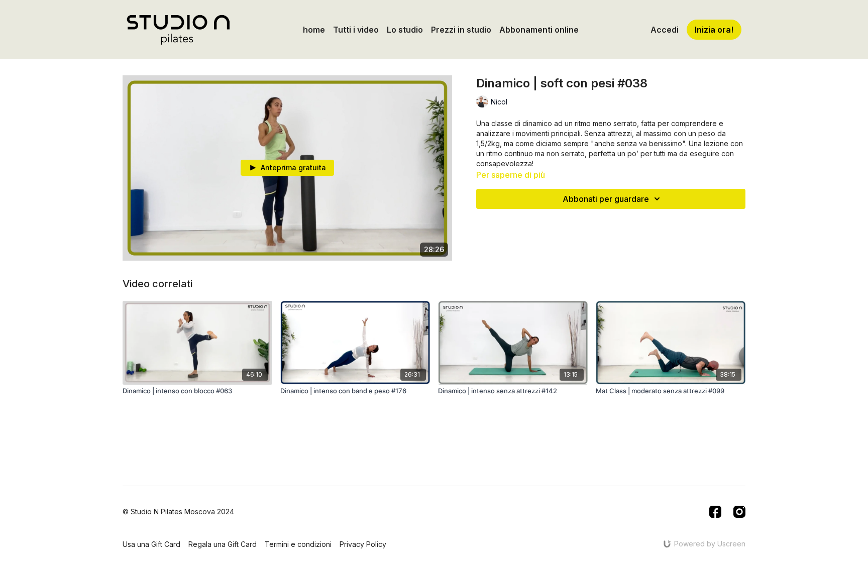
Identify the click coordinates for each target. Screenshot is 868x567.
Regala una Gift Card (222, 544)
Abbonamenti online (539, 30)
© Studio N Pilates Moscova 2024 (178, 511)
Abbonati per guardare (606, 199)
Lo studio (405, 30)
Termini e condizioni (298, 544)
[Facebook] (715, 512)
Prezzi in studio (461, 30)
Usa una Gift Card (151, 544)
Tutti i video (356, 30)
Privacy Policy (363, 544)
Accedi (664, 30)
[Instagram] (739, 512)
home (314, 30)
